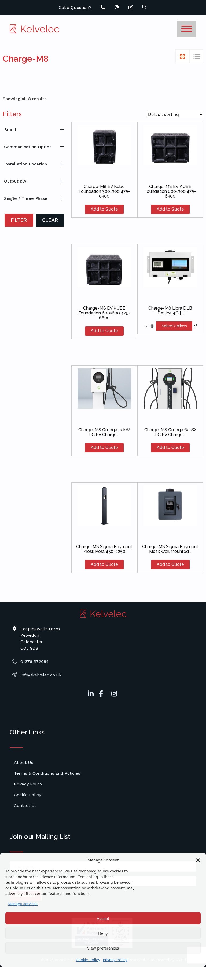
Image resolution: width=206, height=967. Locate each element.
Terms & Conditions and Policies (47, 773)
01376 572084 (34, 661)
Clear (50, 220)
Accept (103, 918)
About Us (23, 762)
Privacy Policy (115, 960)
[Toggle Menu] (186, 29)
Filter (19, 220)
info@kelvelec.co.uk (40, 675)
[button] (198, 860)
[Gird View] (182, 56)
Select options (174, 326)
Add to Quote (104, 209)
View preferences (103, 948)
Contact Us (25, 805)
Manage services (23, 903)
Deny (103, 933)
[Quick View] (152, 326)
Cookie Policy (88, 960)
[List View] (196, 56)
